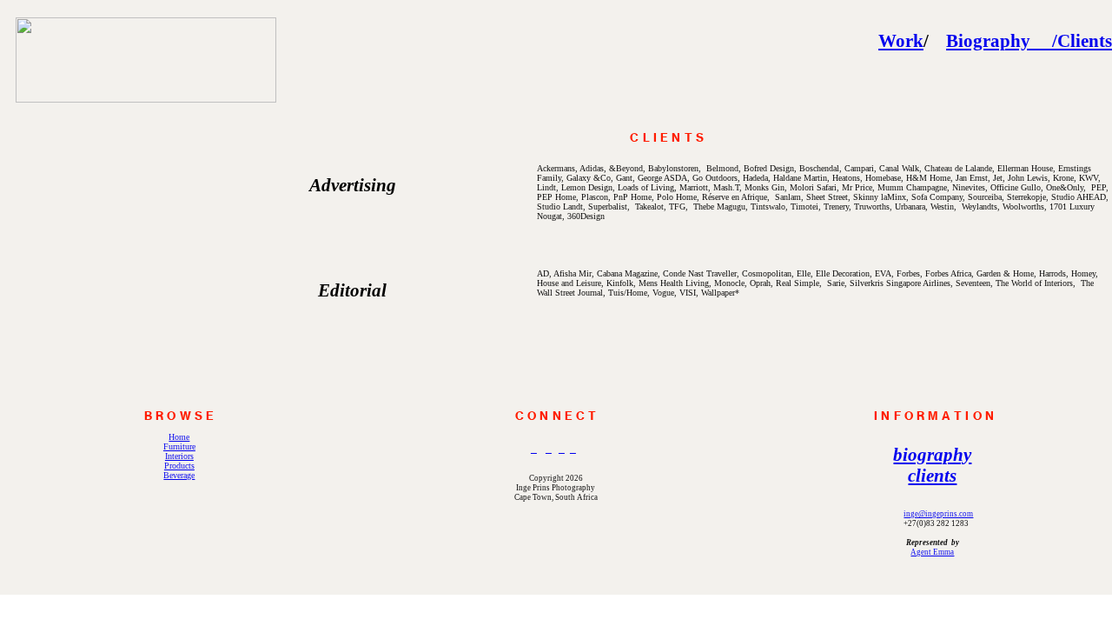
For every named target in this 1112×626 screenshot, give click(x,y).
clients (932, 475)
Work (900, 40)
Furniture (179, 446)
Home (179, 437)
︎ (549, 449)
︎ (562, 449)
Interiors (179, 456)
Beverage (179, 475)
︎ (534, 449)
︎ (573, 449)
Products (179, 465)
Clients (1084, 40)
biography (932, 454)
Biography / (1001, 40)
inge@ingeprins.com (938, 513)
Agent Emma (932, 552)
